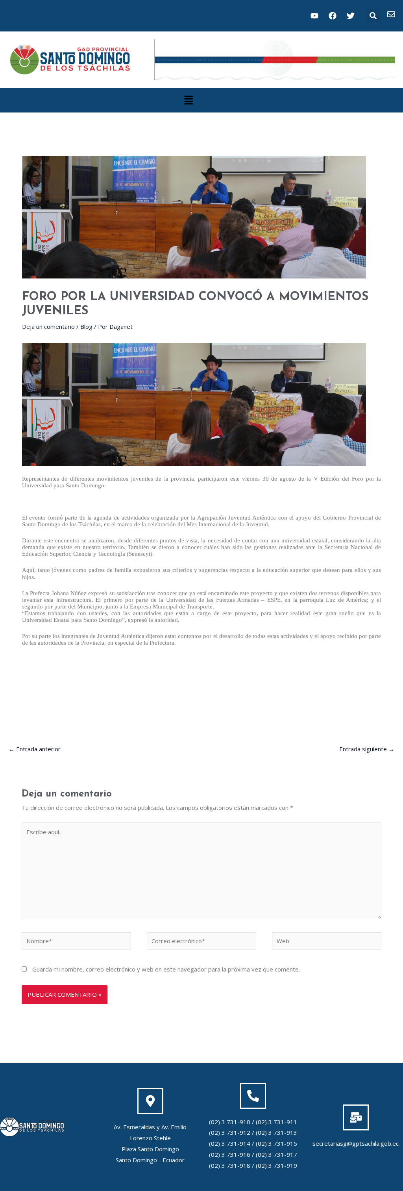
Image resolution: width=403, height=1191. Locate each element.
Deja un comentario (48, 326)
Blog (86, 326)
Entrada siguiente (366, 749)
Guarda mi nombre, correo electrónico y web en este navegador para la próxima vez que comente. (166, 969)
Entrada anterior (35, 749)
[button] (372, 15)
